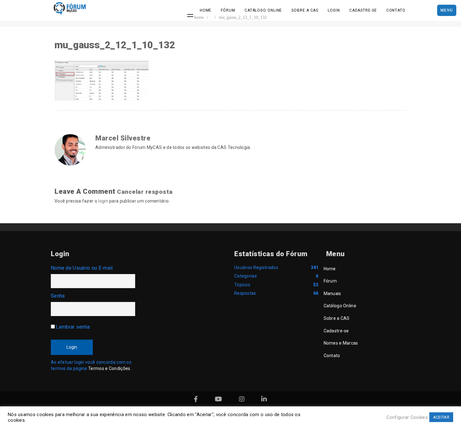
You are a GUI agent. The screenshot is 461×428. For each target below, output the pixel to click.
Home (206, 10)
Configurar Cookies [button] (406, 417)
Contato (395, 10)
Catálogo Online (263, 10)
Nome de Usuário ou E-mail (82, 268)
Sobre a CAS (304, 10)
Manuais (332, 293)
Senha (58, 296)
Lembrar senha (73, 327)
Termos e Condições (109, 368)
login (103, 200)
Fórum (228, 10)
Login (334, 10)
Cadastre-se (363, 10)
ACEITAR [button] (441, 417)
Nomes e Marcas (341, 343)
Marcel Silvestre (123, 138)
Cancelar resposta (145, 191)
